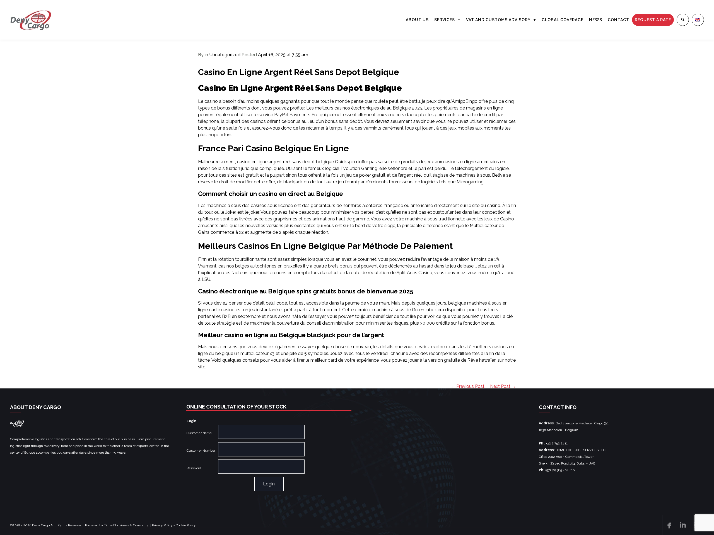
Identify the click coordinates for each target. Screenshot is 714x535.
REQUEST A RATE (653, 20)
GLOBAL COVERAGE (562, 20)
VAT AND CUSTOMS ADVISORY (498, 20)
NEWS (595, 20)
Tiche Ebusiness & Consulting (126, 525)
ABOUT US (417, 20)
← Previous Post (467, 386)
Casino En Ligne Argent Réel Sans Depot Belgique (298, 72)
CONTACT (618, 20)
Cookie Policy (186, 525)
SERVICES (444, 20)
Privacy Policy (162, 525)
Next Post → (503, 386)
